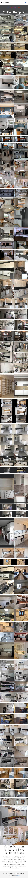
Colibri (18, 875)
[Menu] (25, 2)
